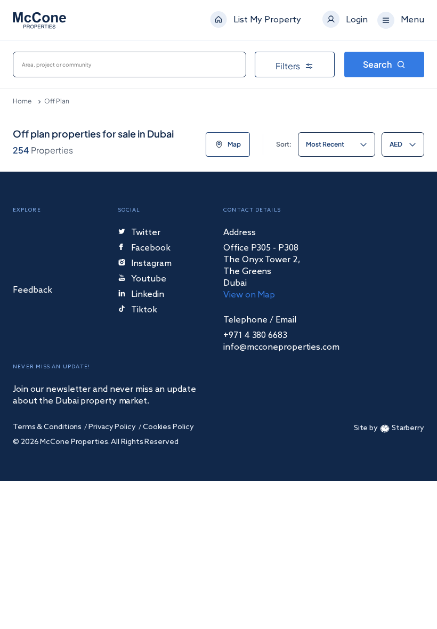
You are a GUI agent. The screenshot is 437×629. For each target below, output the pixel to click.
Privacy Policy (112, 427)
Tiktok (144, 310)
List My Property (267, 20)
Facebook (151, 248)
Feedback (32, 290)
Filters (288, 65)
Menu (412, 20)
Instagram (151, 264)
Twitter (145, 233)
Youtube (148, 279)
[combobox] (129, 64)
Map (234, 144)
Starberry (408, 428)
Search (377, 64)
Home (22, 101)
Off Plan (56, 101)
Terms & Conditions (47, 427)
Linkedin (147, 295)
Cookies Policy (168, 427)
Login (357, 20)
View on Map (249, 295)
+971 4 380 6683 (255, 336)
